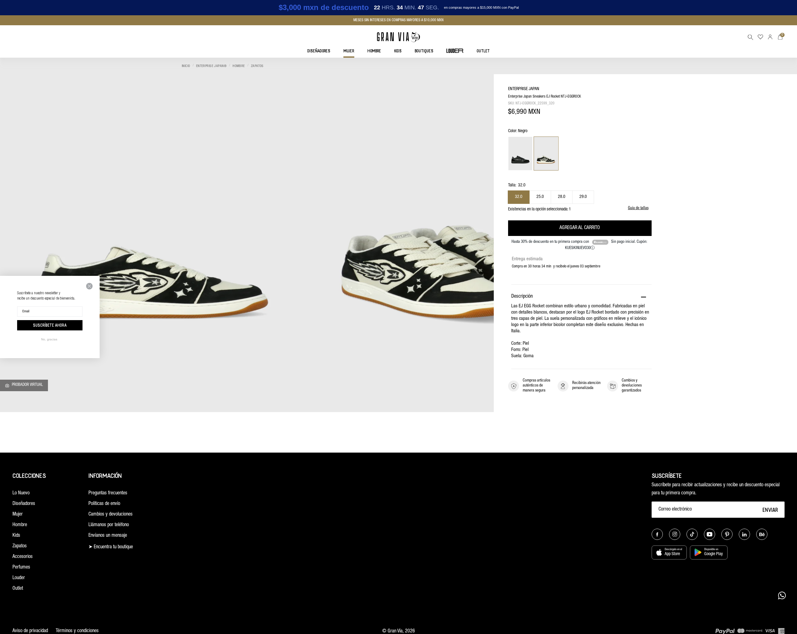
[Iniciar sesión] (770, 37)
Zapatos (19, 546)
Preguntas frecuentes (107, 493)
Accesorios (22, 557)
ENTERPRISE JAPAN (523, 89)
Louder (18, 578)
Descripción (522, 296)
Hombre (239, 66)
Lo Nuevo (21, 493)
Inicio (186, 66)
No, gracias (49, 339)
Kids (16, 535)
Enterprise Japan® (211, 66)
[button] (750, 37)
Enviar (770, 510)
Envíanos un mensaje (107, 535)
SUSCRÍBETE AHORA (50, 325)
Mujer (17, 514)
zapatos (257, 66)
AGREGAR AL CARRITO (579, 228)
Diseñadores (23, 504)
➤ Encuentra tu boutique (110, 547)
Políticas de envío (104, 504)
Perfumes (21, 567)
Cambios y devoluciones (110, 514)
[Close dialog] (89, 286)
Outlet (17, 588)
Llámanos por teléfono (108, 525)
